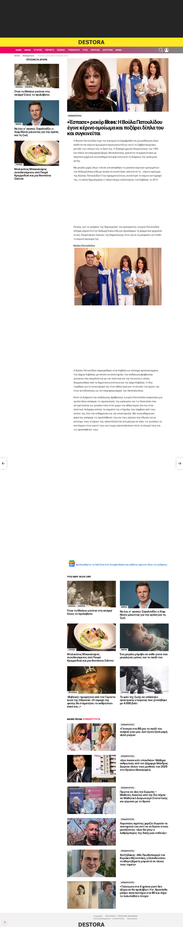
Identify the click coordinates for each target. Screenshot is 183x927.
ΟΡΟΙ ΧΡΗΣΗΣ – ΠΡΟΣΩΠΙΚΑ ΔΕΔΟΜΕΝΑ (121, 916)
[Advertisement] (91, 19)
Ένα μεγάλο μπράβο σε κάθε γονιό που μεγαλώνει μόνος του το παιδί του (144, 655)
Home (18, 50)
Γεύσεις (71, 649)
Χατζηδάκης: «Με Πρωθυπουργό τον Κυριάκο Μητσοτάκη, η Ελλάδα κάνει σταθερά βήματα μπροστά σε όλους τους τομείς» (142, 859)
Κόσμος (61, 50)
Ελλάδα (71, 606)
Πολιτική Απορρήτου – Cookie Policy (109, 919)
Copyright (98, 916)
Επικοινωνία (132, 919)
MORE (118, 50)
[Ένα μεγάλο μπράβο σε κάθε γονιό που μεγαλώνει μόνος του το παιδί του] (144, 637)
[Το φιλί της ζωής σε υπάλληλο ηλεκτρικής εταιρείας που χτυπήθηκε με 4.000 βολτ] (144, 680)
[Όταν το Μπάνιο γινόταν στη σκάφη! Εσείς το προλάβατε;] (91, 594)
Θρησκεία (72, 692)
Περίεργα (49, 50)
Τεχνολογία (74, 50)
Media (28, 50)
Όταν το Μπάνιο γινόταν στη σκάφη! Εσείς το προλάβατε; (89, 612)
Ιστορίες (38, 50)
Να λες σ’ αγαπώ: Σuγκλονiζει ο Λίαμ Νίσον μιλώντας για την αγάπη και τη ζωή (143, 615)
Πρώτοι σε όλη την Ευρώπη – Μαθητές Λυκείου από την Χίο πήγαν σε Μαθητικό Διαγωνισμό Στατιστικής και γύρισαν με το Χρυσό (143, 796)
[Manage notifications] (5, 922)
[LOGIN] (166, 50)
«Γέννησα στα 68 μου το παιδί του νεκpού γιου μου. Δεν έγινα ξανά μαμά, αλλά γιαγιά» (144, 732)
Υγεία (85, 50)
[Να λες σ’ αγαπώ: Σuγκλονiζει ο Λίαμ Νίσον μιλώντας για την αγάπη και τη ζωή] (144, 594)
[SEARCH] (161, 50)
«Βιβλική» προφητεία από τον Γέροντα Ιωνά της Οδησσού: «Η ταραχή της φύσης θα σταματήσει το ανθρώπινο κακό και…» (91, 701)
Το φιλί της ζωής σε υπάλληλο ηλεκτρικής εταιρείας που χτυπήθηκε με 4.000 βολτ (143, 700)
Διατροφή (108, 50)
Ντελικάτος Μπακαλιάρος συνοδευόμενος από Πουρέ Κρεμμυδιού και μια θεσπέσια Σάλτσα (90, 657)
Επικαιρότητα (91, 719)
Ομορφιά (95, 50)
